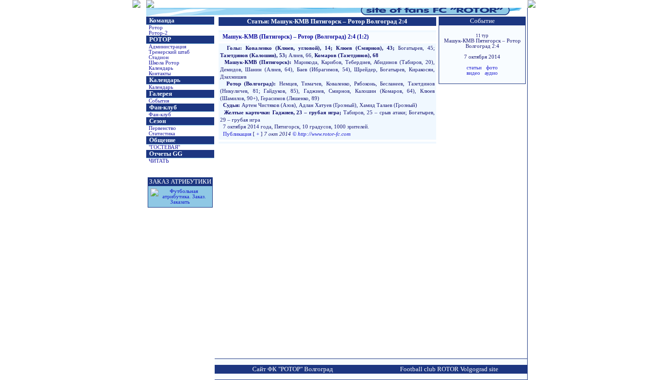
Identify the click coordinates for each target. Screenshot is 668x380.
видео (473, 73)
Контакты (160, 73)
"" (164, 147)
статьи (474, 67)
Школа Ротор (164, 62)
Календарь (161, 68)
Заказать (180, 202)
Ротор (156, 27)
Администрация (167, 46)
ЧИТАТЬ (159, 161)
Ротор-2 (158, 33)
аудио (491, 73)
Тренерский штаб (169, 52)
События (159, 101)
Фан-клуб (160, 114)
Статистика (162, 133)
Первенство (162, 128)
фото (492, 67)
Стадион (159, 57)
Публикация (237, 134)
